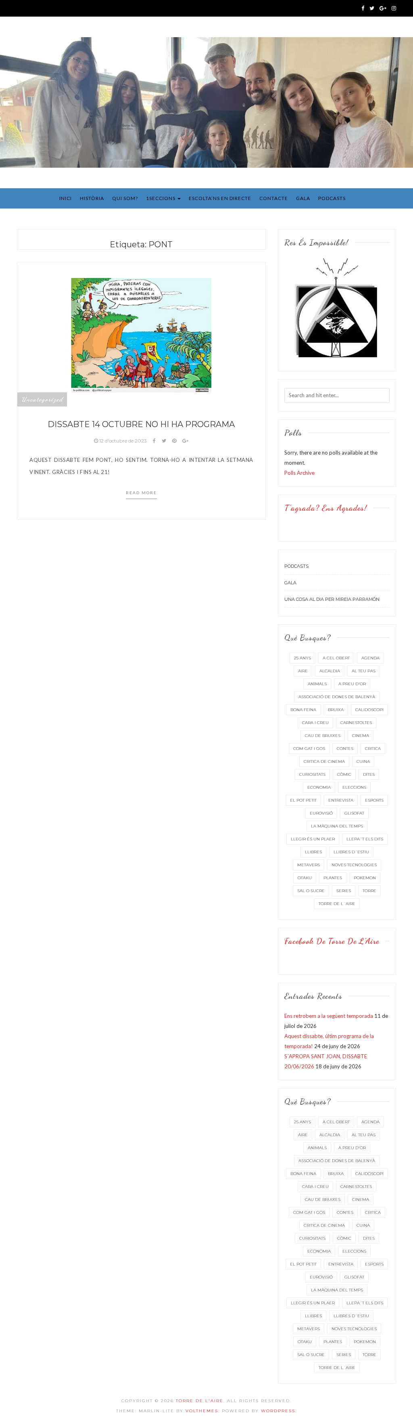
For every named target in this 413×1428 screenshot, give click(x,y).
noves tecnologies (354, 865)
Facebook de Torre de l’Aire (331, 941)
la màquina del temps (337, 826)
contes (345, 748)
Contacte (273, 198)
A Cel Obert (336, 658)
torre (369, 890)
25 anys (302, 658)
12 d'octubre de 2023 (123, 441)
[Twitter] (371, 8)
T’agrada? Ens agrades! (325, 508)
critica (373, 748)
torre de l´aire (337, 903)
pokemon (365, 877)
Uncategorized (42, 399)
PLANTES (332, 877)
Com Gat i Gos (309, 748)
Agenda (370, 658)
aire (303, 671)
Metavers (308, 865)
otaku (305, 877)
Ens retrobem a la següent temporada (328, 1016)
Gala (303, 198)
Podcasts (332, 198)
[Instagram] (394, 8)
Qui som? (125, 198)
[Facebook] (362, 8)
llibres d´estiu (351, 852)
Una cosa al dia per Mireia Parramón (332, 599)
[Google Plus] (383, 8)
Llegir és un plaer (313, 839)
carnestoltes (356, 722)
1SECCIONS (161, 198)
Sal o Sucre (311, 890)
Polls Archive (299, 473)
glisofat (354, 813)
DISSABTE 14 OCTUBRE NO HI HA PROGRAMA (141, 424)
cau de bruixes (322, 735)
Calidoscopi (369, 709)
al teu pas (363, 671)
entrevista (340, 800)
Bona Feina (303, 709)
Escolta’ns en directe (220, 198)
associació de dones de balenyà (336, 696)
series (343, 890)
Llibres (313, 852)
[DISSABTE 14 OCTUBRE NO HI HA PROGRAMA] (141, 334)
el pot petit (303, 800)
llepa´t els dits (364, 839)
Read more (141, 492)
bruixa (336, 709)
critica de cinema (324, 761)
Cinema (360, 735)
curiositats (312, 774)
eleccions (354, 787)
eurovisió (321, 813)
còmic (344, 774)
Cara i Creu (315, 722)
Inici (65, 198)
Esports (374, 800)
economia (319, 787)
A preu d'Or (352, 684)
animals (317, 684)
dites (369, 774)
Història (92, 198)
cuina (363, 761)
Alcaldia (329, 671)
